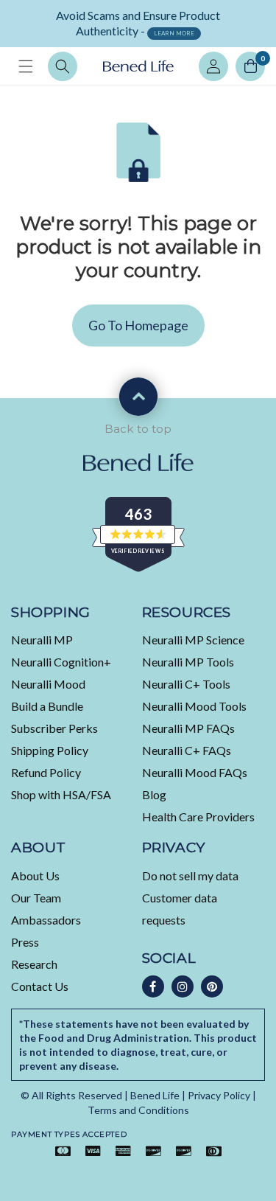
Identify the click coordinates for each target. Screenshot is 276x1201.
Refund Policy (46, 772)
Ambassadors (46, 920)
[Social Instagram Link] (182, 986)
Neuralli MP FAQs (188, 728)
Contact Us (39, 986)
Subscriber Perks (54, 728)
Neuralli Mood (48, 684)
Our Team (36, 898)
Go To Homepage (138, 325)
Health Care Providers (198, 817)
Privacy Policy (219, 1095)
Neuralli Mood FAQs (194, 772)
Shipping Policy (49, 750)
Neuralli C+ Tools (186, 684)
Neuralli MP (42, 640)
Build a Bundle (47, 706)
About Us (35, 875)
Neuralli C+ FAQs (186, 750)
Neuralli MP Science (193, 640)
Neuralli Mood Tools (194, 706)
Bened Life (155, 1095)
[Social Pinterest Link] (212, 986)
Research (34, 964)
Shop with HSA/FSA (61, 794)
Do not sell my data (190, 875)
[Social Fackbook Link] (153, 986)
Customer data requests (179, 909)
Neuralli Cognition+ (61, 662)
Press (25, 942)
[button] (25, 66)
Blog (154, 794)
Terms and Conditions (138, 1110)
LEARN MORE (174, 33)
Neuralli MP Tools (188, 662)
